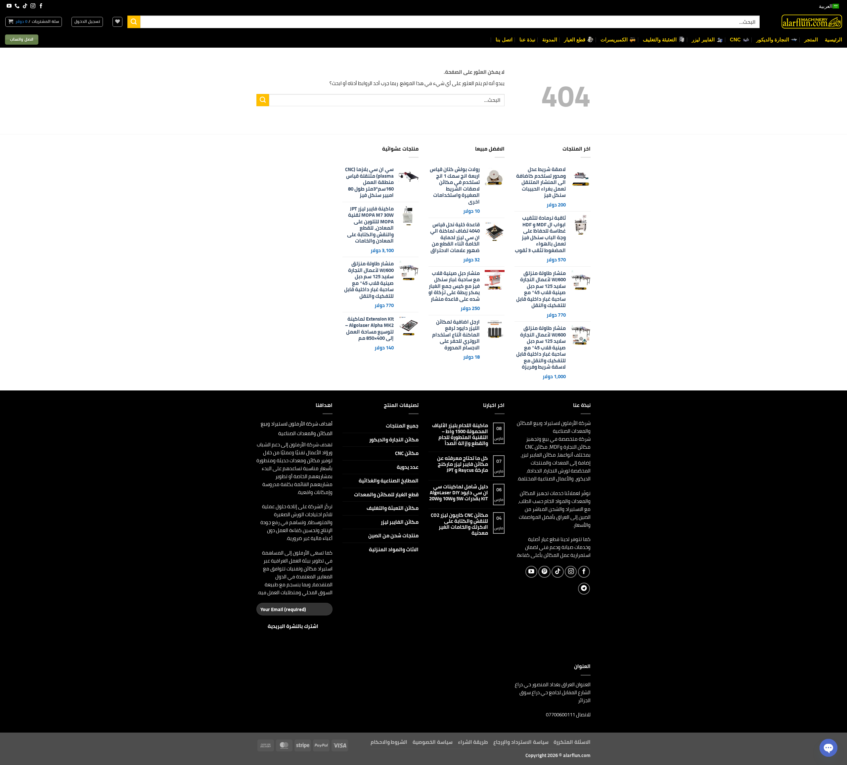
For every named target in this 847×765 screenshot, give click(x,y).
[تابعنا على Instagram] (32, 6)
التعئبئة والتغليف (660, 39)
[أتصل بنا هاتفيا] (17, 6)
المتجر (811, 39)
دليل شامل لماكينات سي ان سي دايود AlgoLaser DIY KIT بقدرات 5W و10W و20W (458, 493)
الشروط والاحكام (389, 742)
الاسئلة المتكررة (572, 742)
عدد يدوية (408, 467)
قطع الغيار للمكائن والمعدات (386, 494)
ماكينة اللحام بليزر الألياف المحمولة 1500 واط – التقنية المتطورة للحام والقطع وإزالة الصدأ (460, 434)
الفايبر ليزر (703, 39)
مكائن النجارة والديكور (394, 439)
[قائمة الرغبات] (117, 22)
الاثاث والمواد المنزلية (394, 549)
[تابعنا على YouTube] (9, 6)
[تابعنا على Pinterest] (544, 572)
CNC (735, 39)
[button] (87, 22)
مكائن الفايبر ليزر (400, 522)
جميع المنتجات (402, 425)
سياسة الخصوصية (433, 742)
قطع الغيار (574, 39)
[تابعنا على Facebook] (40, 6)
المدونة (549, 39)
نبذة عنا (527, 39)
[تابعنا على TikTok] (24, 6)
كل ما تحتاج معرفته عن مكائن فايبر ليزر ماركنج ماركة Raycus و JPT (462, 464)
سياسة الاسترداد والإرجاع (521, 742)
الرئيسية (833, 39)
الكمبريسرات (614, 39)
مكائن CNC (407, 453)
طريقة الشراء (473, 742)
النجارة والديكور (772, 39)
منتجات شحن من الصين (393, 535)
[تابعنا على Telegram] (584, 589)
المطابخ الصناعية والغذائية (389, 480)
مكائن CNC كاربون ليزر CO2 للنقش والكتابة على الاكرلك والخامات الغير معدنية (459, 524)
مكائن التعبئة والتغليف (393, 508)
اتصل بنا (504, 39)
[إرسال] (133, 22)
